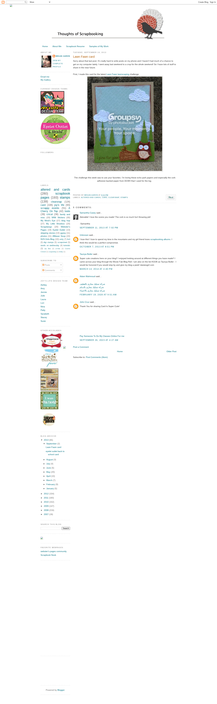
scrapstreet (62, 242)
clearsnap (113, 197)
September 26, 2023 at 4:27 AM (99, 340)
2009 (46, 506)
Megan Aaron (91, 195)
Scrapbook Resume (75, 46)
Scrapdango (46, 227)
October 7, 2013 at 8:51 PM (97, 246)
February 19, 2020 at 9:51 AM (98, 294)
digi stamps (49, 242)
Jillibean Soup (59, 236)
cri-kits (57, 248)
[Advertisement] (52, 607)
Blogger (61, 690)
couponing (52, 252)
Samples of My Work (98, 46)
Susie (43, 321)
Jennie (44, 292)
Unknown (84, 235)
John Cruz (84, 302)
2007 (46, 514)
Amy (43, 288)
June (49, 468)
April (48, 476)
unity (61, 239)
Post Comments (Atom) (97, 357)
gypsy (63, 233)
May (48, 472)
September (51, 443)
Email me (45, 77)
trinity (61, 252)
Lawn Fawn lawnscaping (117, 74)
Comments (49, 270)
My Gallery (46, 80)
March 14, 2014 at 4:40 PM (96, 269)
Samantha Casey (88, 213)
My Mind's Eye (48, 220)
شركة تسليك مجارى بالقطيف (92, 284)
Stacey (44, 317)
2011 (46, 498)
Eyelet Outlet (59, 230)
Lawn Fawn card (53, 447)
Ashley (44, 285)
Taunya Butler (86, 254)
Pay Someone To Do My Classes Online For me (102, 336)
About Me (56, 46)
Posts (47, 265)
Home (45, 46)
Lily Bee (47, 248)
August (49, 459)
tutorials (66, 245)
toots (67, 211)
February (51, 484)
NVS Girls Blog (47, 239)
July (48, 463)
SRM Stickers (58, 217)
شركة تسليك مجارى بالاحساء (92, 290)
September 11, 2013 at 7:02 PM (99, 227)
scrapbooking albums (160, 239)
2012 (46, 493)
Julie (43, 295)
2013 (46, 440)
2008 (46, 510)
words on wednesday (50, 245)
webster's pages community (54, 551)
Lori (42, 303)
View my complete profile (58, 64)
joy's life (59, 205)
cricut (49, 214)
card (104, 197)
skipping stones (48, 233)
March (49, 480)
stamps (124, 197)
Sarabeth (45, 314)
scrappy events (50, 208)
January (50, 488)
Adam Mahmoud (87, 276)
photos (44, 236)
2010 (46, 502)
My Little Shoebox (55, 223)
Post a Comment (81, 347)
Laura (43, 299)
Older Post (171, 351)
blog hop (65, 220)
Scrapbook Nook (48, 555)
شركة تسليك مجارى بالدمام (92, 287)
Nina (43, 306)
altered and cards (91, 197)
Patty (43, 310)
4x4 (68, 239)
